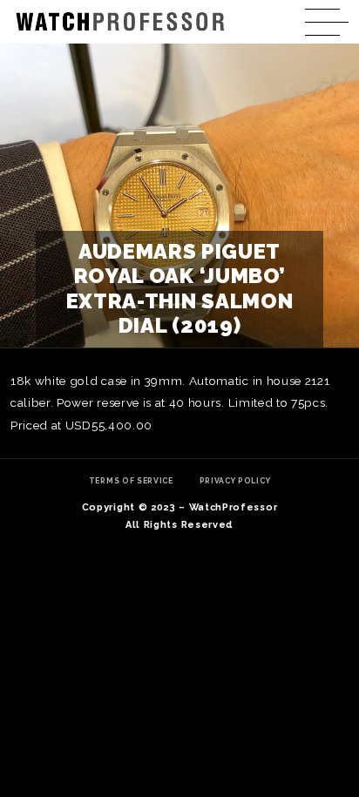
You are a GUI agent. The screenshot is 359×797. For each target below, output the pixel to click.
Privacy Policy (235, 480)
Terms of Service (131, 480)
